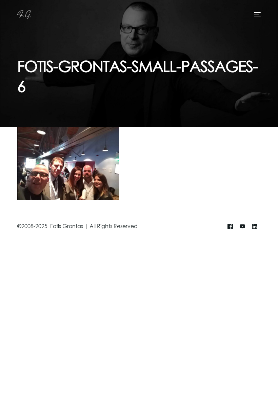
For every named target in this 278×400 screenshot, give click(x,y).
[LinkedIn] (255, 226)
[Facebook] (230, 226)
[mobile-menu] (256, 14)
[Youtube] (242, 226)
